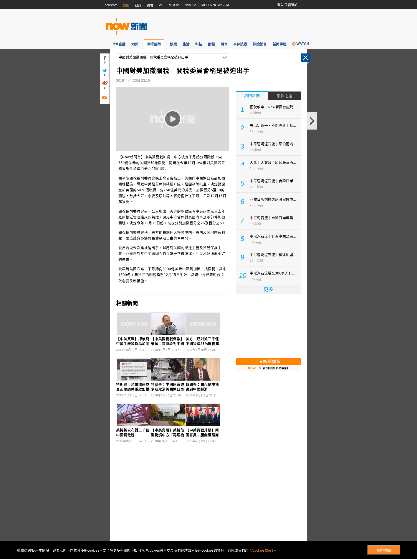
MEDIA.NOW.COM (215, 5)
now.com (111, 5)
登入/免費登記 (287, 5)
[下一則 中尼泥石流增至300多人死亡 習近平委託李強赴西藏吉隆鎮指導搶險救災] (312, 121)
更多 (268, 289)
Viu (161, 5)
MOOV (174, 5)
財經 (138, 5)
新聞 (126, 5)
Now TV (190, 5)
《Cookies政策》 (260, 550)
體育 (150, 5)
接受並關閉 (384, 550)
